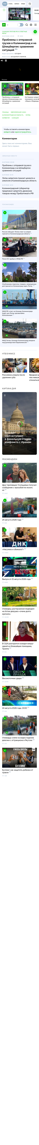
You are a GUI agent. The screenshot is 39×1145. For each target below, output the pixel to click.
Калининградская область (12, 115)
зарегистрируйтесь (23, 132)
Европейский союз (18, 112)
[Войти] (31, 25)
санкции (15, 118)
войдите (7, 132)
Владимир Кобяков (18, 56)
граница (5, 112)
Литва (28, 115)
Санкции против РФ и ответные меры (14, 32)
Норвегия (6, 118)
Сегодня (18, 53)
